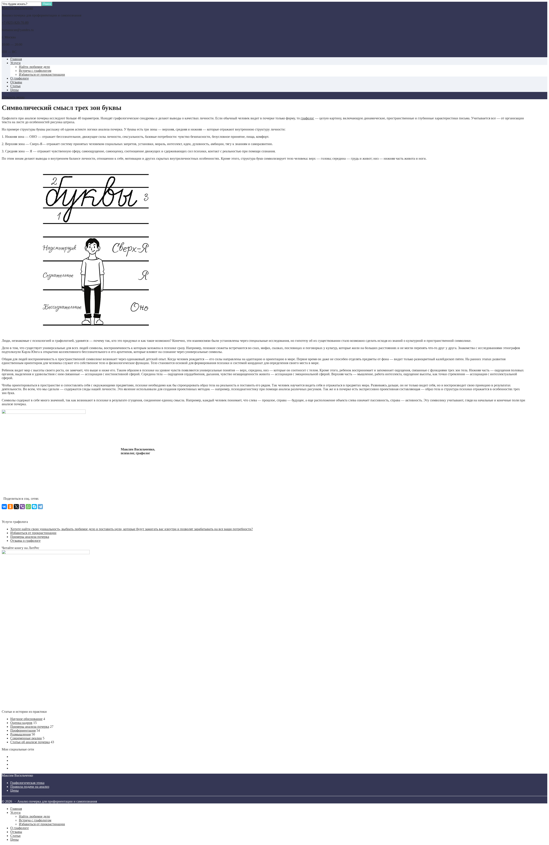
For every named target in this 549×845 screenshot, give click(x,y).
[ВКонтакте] (4, 506)
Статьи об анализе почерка (30, 742)
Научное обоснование (26, 719)
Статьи (15, 86)
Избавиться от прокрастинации (42, 74)
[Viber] (22, 506)
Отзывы (16, 82)
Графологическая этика (27, 783)
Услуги (15, 63)
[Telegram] (40, 506)
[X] (16, 506)
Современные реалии (26, 738)
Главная (16, 59)
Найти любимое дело (34, 67)
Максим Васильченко (17, 8)
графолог (307, 118)
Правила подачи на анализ (29, 786)
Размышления (20, 734)
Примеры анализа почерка (29, 537)
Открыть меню (13, 97)
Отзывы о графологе (25, 540)
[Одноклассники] (10, 506)
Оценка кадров (21, 723)
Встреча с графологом (35, 70)
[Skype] (34, 506)
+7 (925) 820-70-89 (15, 22)
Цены (14, 90)
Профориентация (23, 730)
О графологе (19, 78)
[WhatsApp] (28, 506)
